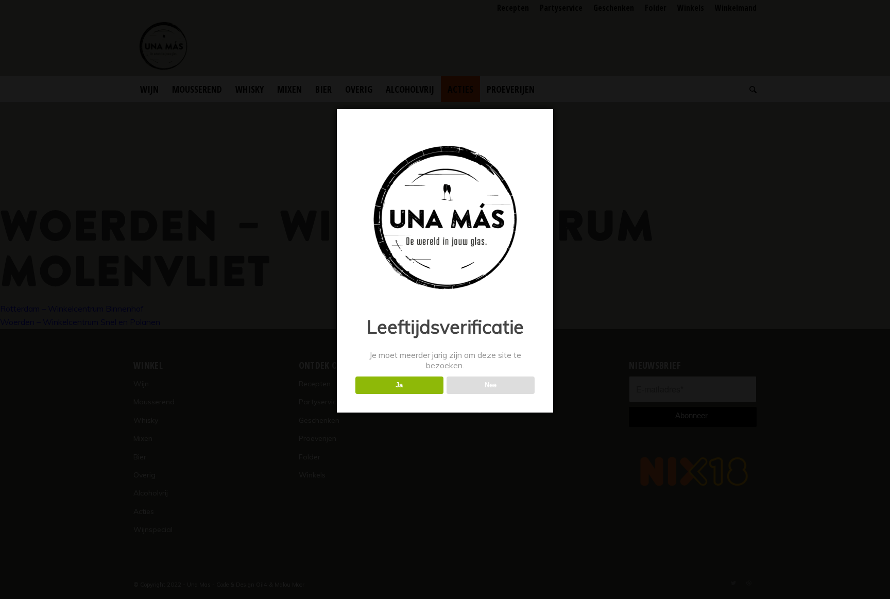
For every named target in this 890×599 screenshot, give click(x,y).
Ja (399, 385)
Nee (491, 385)
